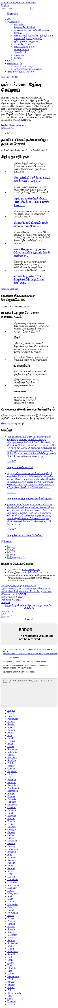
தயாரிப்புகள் (13, 21)
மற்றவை (18, 57)
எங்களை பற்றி (14, 63)
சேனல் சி (13, 591)
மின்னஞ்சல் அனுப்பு (11, 599)
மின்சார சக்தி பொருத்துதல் (28, 38)
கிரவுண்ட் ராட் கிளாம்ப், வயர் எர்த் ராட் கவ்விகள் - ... (31, 224)
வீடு (9, 19)
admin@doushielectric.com (34, 572)
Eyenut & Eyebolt (22, 44)
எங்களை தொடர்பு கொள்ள (21, 71)
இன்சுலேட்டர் (20, 52)
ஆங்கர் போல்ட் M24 (11, 588)
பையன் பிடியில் (21, 49)
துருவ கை (46, 591)
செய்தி (11, 60)
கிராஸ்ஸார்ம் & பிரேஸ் (24, 27)
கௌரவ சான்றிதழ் (23, 66)
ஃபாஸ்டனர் (19, 55)
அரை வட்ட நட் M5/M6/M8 (14, 594)
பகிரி (3, 613)
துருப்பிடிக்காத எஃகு (24, 46)
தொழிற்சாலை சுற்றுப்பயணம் (28, 69)
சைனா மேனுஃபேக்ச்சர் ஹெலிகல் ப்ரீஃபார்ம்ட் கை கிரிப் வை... (29, 279)
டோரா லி (5, 602)
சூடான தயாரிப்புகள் (11, 585)
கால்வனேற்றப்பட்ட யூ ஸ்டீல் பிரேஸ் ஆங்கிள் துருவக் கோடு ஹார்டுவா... (32, 252)
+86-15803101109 (31, 569)
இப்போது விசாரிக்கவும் (12, 423)
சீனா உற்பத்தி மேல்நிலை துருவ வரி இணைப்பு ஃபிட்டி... (32, 179)
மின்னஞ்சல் (7, 611)
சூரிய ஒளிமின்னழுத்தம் (26, 41)
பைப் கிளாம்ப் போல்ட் (29, 591)
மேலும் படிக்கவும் (9, 288)
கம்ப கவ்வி (19, 24)
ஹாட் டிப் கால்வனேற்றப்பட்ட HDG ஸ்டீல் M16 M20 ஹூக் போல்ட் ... (31, 202)
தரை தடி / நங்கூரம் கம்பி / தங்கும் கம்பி (33, 35)
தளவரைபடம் (29, 585)
